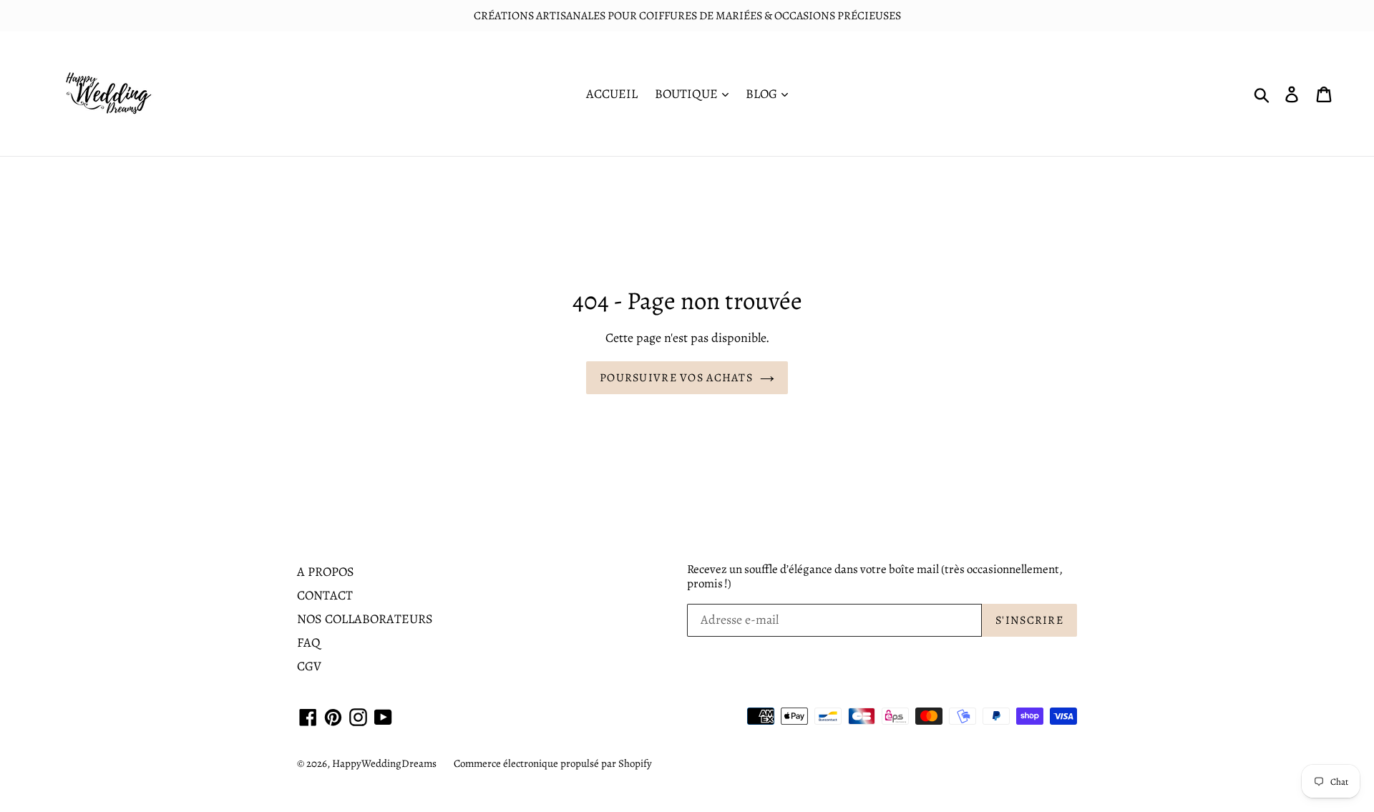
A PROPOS (325, 571)
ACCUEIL (612, 93)
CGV (309, 666)
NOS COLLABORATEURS (365, 618)
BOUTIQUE (688, 93)
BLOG (763, 93)
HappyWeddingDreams (384, 763)
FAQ (309, 642)
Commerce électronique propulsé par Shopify (553, 763)
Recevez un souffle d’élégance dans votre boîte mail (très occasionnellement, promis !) (875, 577)
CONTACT (325, 595)
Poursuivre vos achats (676, 378)
